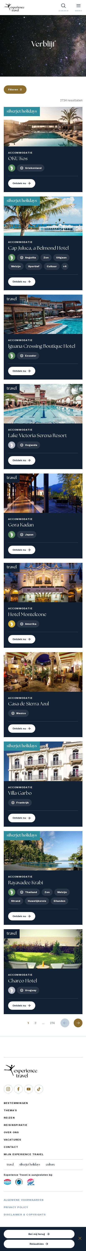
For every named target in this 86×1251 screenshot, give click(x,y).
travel (10, 1164)
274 (52, 1023)
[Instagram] (8, 1089)
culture (50, 1164)
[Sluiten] (79, 1239)
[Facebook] (18, 1089)
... (43, 1023)
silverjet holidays (29, 1164)
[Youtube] (28, 1089)
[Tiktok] (38, 1089)
